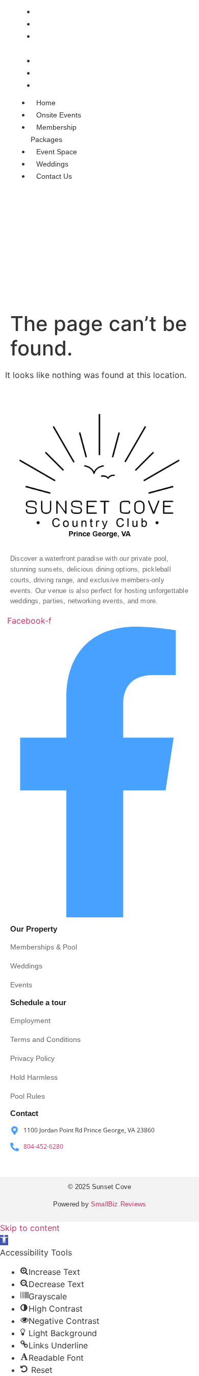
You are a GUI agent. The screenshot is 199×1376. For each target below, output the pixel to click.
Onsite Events (61, 24)
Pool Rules (27, 1096)
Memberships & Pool (43, 947)
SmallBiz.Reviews (118, 1204)
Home (49, 12)
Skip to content (30, 1228)
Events (21, 985)
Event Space (59, 61)
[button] (4, 1240)
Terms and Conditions (45, 1039)
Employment (30, 1020)
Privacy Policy (32, 1058)
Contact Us (57, 85)
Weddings (55, 73)
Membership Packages (54, 133)
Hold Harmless (34, 1077)
